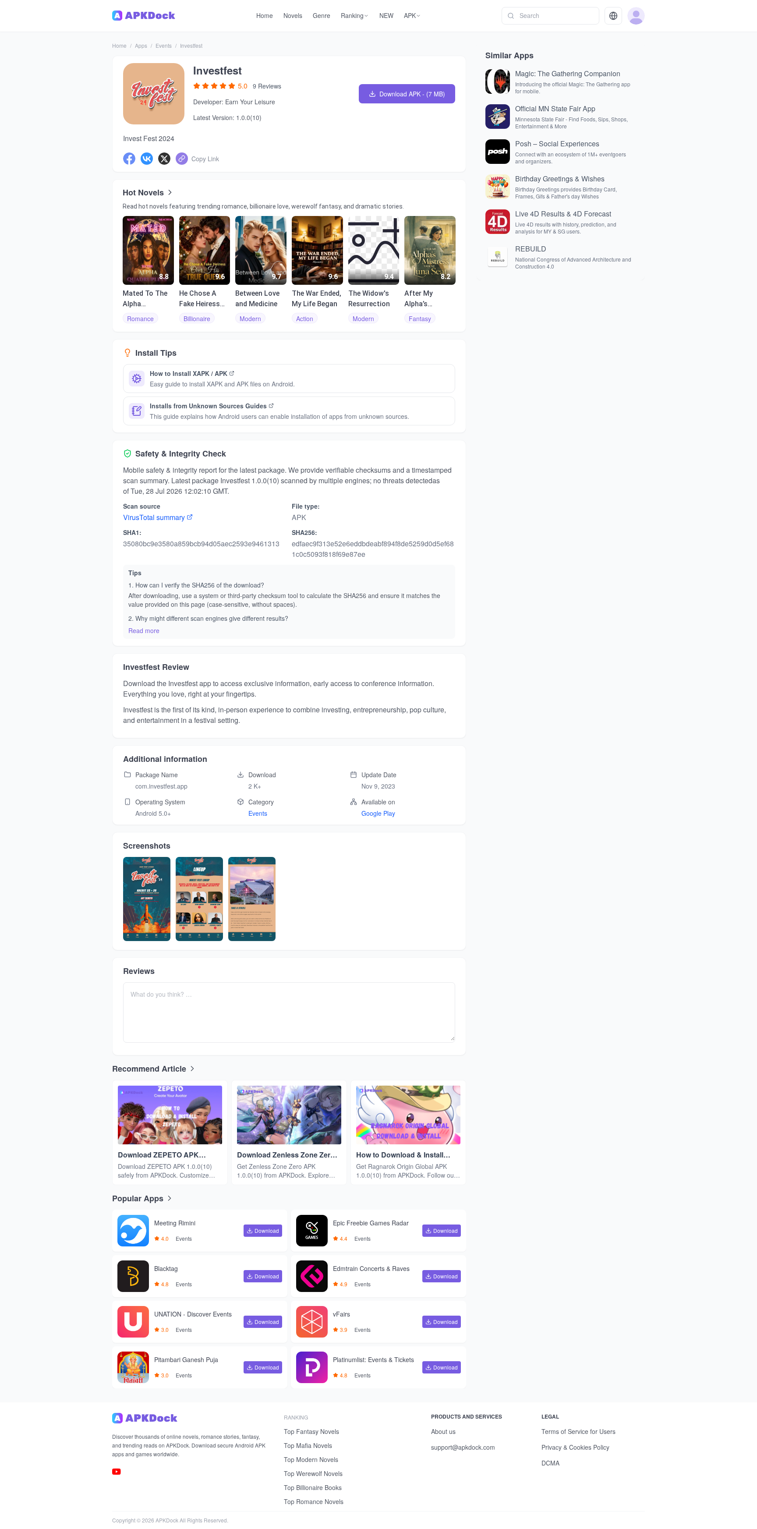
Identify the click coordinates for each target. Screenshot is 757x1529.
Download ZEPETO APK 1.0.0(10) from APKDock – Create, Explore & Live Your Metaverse (163, 1155)
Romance (140, 318)
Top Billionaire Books (313, 1487)
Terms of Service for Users (578, 1431)
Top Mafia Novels (308, 1445)
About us (443, 1431)
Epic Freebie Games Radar (371, 1223)
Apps (141, 45)
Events (164, 45)
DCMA (550, 1462)
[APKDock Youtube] (116, 1471)
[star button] (196, 85)
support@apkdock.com (463, 1447)
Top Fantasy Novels (311, 1431)
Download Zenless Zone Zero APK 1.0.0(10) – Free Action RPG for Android (286, 1155)
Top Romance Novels (313, 1501)
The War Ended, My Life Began (316, 298)
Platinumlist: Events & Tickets (373, 1360)
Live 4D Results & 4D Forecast (563, 214)
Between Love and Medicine (257, 298)
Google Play (378, 813)
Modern (250, 318)
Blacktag (166, 1269)
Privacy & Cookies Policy (575, 1447)
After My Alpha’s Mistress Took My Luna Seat (427, 299)
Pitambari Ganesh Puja (186, 1360)
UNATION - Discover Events (193, 1314)
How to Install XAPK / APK (188, 373)
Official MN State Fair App (555, 108)
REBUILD (530, 249)
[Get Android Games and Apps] (143, 16)
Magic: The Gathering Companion (567, 73)
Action (304, 318)
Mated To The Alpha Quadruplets (145, 299)
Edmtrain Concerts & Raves (371, 1269)
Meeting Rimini (174, 1223)
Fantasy (420, 318)
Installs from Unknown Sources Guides (208, 405)
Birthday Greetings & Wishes (560, 178)
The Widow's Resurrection (369, 298)
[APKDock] (191, 1418)
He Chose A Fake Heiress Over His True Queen (200, 299)
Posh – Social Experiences (557, 143)
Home (119, 45)
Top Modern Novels (311, 1459)
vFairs (341, 1314)
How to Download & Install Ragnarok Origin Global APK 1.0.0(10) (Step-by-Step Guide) (405, 1155)
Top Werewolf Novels (313, 1473)
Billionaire (197, 318)
